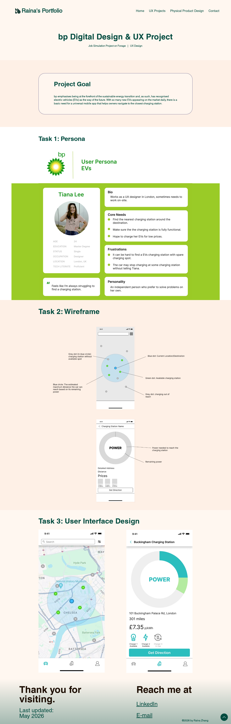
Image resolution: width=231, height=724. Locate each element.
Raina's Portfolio (42, 10)
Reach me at (164, 689)
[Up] (224, 717)
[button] (157, 11)
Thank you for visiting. (50, 694)
